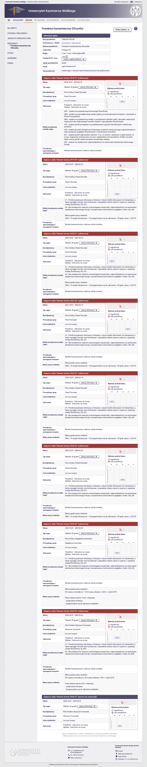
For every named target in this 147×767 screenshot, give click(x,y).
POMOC (10, 63)
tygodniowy (114, 92)
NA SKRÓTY (12, 28)
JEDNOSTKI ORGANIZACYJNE (19, 38)
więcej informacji (86, 87)
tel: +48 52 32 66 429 (77, 755)
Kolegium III (66, 50)
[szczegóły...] (124, 84)
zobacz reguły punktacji (72, 59)
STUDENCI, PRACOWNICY (17, 33)
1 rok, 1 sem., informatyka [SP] (73, 53)
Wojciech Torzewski (83, 625)
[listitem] (18, 20)
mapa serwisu (122, 756)
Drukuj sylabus (121, 30)
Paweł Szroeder (80, 92)
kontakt (120, 751)
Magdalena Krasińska (83, 539)
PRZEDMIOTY (12, 43)
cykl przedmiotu (115, 94)
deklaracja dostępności (125, 754)
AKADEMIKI (11, 58)
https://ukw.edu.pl (76, 758)
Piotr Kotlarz (69, 92)
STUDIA (10, 53)
